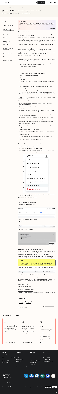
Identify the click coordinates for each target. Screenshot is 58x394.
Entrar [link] (41, 342)
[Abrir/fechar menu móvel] (55, 2)
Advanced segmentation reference (25, 291)
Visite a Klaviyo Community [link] (9, 342)
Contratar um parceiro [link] (27, 342)
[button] (37, 173)
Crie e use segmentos (25, 7)
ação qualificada (44, 254)
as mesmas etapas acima (47, 257)
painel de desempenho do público (46, 279)
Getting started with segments (24, 286)
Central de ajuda (5, 7)
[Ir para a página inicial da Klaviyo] (5, 2)
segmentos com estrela (38, 139)
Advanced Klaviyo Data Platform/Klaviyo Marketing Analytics (37, 263)
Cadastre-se (49, 2)
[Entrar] (36, 2)
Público (10, 7)
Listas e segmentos (16, 7)
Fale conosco (41, 2)
